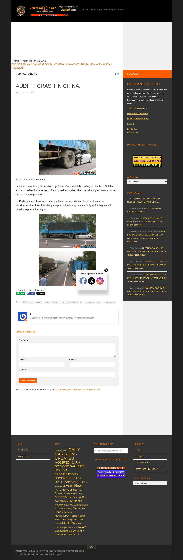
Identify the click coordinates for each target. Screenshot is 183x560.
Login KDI (131, 124)
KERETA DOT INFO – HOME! (147, 469)
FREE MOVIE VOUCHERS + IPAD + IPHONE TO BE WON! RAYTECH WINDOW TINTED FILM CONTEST (146, 251)
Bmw (58, 493)
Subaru (58, 527)
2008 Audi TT (28, 302)
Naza (74, 516)
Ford (61, 501)
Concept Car (79, 497)
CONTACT (140, 456)
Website (22, 369)
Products (58, 524)
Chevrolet (60, 497)
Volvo (71, 531)
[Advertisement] (72, 42)
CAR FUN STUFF (69, 493)
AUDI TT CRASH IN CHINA (71, 302)
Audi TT (39, 302)
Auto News (30, 74)
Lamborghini (79, 505)
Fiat (56, 501)
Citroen (69, 497)
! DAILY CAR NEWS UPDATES (67, 454)
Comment (24, 340)
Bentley (80, 490)
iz (20, 92)
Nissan (81, 515)
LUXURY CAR (109, 302)
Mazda (69, 508)
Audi (18, 74)
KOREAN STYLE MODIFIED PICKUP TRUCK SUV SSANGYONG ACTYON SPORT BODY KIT (145, 221)
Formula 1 (68, 501)
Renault (79, 523)
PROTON (68, 523)
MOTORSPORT (63, 515)
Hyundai (59, 504)
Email (72, 359)
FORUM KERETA (142, 463)
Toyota (82, 527)
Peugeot (71, 519)
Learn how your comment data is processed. (78, 389)
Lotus (62, 508)
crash (99, 302)
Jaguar (66, 505)
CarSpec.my (23, 450)
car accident (89, 302)
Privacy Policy (132, 133)
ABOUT (138, 450)
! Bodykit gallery (60, 450)
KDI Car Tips (132, 129)
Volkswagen (61, 530)
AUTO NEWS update (66, 489)
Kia (71, 504)
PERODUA (60, 519)
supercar (66, 527)
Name (22, 359)
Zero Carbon (23, 456)
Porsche (79, 519)
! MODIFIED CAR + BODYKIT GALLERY (69, 462)
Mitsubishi (67, 512)
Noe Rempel (135, 199)
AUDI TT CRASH (51, 302)
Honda (78, 500)
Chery (80, 494)
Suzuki (74, 527)
